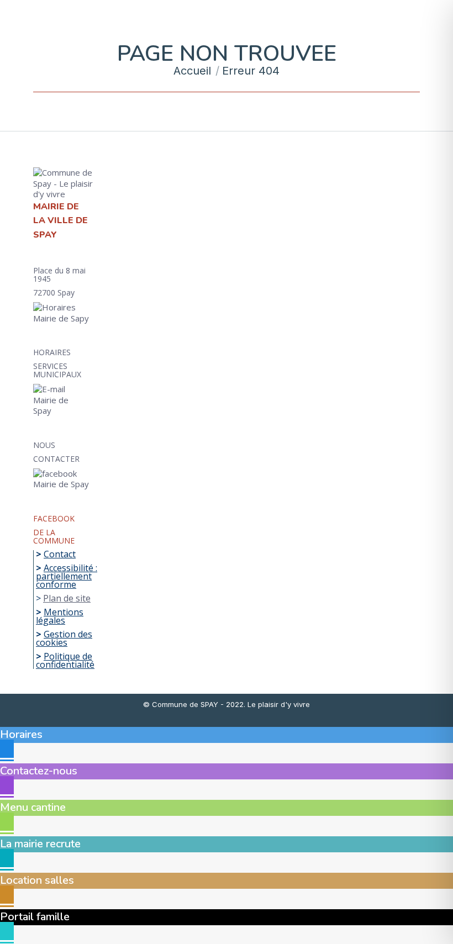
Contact (60, 554)
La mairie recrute (40, 843)
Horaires (21, 734)
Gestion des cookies (64, 638)
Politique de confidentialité (65, 660)
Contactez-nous (38, 770)
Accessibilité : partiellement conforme (66, 576)
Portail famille (35, 916)
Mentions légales (59, 616)
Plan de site (67, 598)
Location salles (37, 880)
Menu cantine (33, 807)
